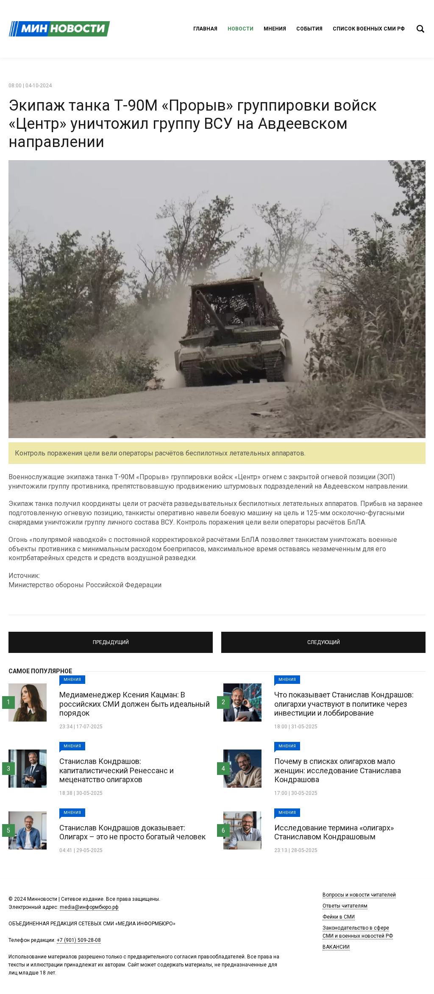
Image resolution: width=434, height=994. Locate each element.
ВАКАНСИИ (336, 947)
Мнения (275, 29)
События (309, 29)
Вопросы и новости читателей (359, 895)
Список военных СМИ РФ (369, 29)
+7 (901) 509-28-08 (79, 940)
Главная (205, 29)
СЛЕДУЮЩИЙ (323, 638)
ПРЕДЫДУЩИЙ (110, 638)
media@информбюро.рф (89, 907)
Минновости (59, 29)
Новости (240, 29)
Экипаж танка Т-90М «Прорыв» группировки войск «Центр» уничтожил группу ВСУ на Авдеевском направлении (192, 124)
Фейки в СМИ (339, 917)
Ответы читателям (345, 906)
